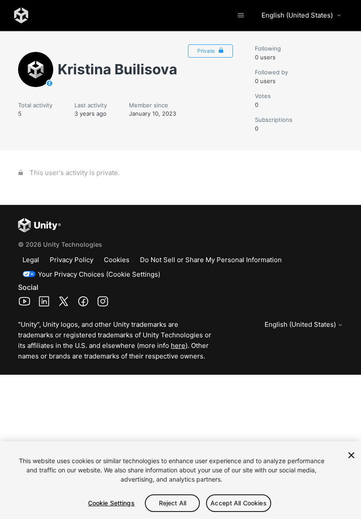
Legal (30, 260)
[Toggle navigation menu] (240, 15)
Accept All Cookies (238, 503)
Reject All (172, 503)
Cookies (116, 260)
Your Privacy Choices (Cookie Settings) (99, 274)
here (178, 345)
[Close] (351, 455)
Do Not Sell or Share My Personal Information (211, 260)
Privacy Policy (71, 260)
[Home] (21, 15)
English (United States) (297, 15)
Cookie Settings (111, 503)
